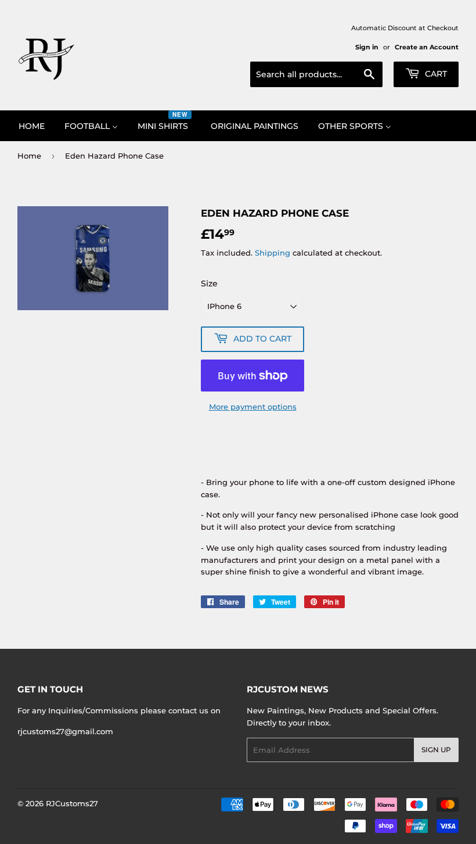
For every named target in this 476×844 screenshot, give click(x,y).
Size (209, 283)
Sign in (366, 47)
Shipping (272, 252)
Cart (435, 74)
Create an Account (427, 47)
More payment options (253, 406)
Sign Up (436, 749)
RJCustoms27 (72, 803)
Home (29, 155)
